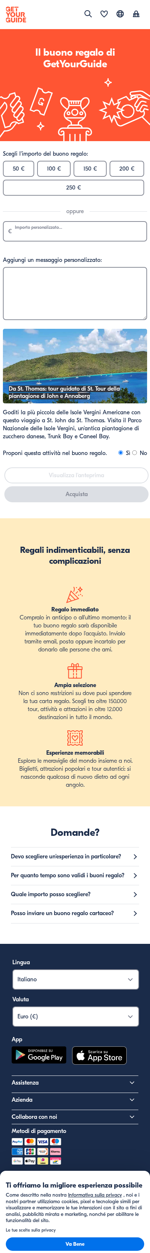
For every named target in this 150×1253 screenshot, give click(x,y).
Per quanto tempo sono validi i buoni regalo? (68, 875)
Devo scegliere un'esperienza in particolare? (66, 856)
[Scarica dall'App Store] (99, 1056)
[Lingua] (120, 14)
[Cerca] (88, 14)
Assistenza (25, 1083)
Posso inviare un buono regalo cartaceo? (62, 913)
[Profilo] (136, 14)
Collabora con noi (34, 1117)
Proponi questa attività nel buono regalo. (55, 453)
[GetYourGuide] (16, 14)
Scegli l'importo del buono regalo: (45, 154)
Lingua (21, 962)
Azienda (22, 1100)
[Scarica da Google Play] (39, 1056)
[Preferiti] (104, 14)
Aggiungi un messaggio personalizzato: (52, 260)
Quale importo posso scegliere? (51, 894)
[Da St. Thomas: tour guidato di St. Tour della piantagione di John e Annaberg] (75, 401)
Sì (127, 453)
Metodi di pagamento (39, 1131)
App (17, 1039)
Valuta (20, 999)
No (142, 453)
